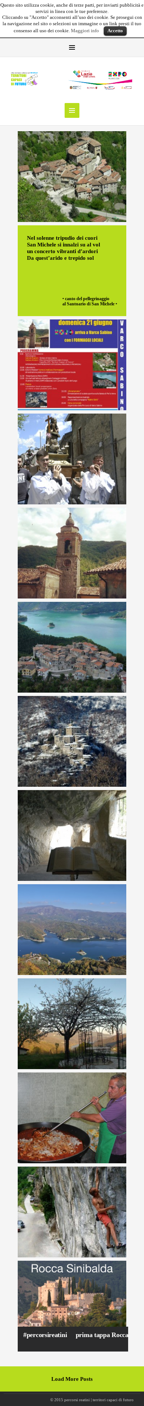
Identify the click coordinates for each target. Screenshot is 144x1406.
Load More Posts (72, 1379)
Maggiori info (85, 30)
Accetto (115, 30)
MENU (72, 47)
